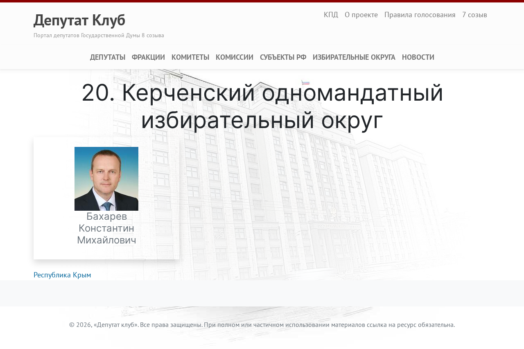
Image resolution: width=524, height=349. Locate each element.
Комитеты (190, 57)
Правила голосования (420, 14)
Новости (418, 57)
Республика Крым (62, 274)
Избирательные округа (354, 57)
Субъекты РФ (283, 57)
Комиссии (234, 57)
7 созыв (474, 14)
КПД (331, 14)
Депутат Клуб (79, 19)
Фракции (148, 57)
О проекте (361, 14)
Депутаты (107, 57)
